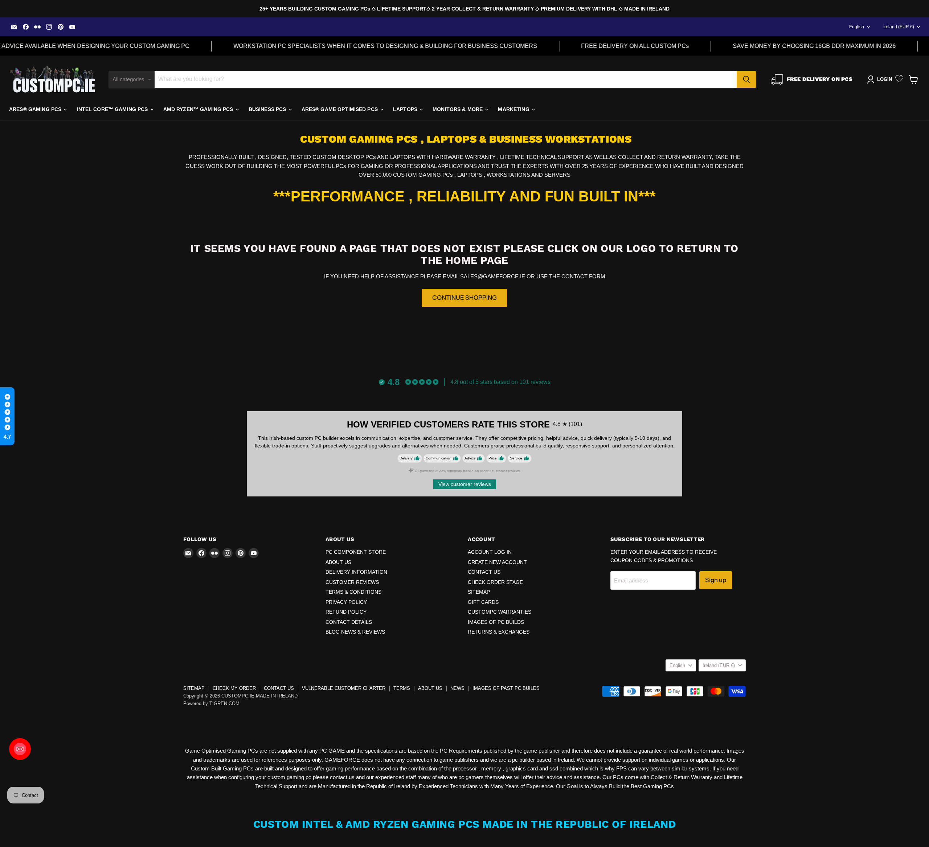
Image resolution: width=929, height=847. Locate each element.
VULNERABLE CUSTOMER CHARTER (343, 688)
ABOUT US (338, 562)
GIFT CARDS (483, 602)
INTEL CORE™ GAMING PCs (113, 109)
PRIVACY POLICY (346, 602)
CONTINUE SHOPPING (464, 297)
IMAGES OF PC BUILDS (496, 622)
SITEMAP (479, 592)
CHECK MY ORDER (234, 688)
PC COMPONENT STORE (356, 552)
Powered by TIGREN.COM (211, 703)
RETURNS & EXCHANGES (498, 632)
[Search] (746, 79)
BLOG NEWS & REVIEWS (355, 632)
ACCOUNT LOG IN (490, 552)
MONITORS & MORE (458, 109)
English (856, 26)
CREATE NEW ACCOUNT (497, 562)
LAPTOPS (406, 109)
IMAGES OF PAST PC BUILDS (506, 688)
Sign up (715, 580)
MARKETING (514, 109)
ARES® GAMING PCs (36, 109)
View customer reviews (464, 484)
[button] (7, 416)
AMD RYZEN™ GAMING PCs (199, 109)
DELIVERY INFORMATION (356, 572)
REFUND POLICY (346, 612)
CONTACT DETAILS (349, 622)
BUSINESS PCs (268, 109)
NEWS (457, 688)
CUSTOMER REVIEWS (352, 582)
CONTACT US (484, 572)
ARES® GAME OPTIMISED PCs (341, 109)
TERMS (401, 688)
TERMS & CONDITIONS (353, 592)
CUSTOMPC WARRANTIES (499, 612)
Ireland (898, 26)
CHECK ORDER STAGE (495, 582)
